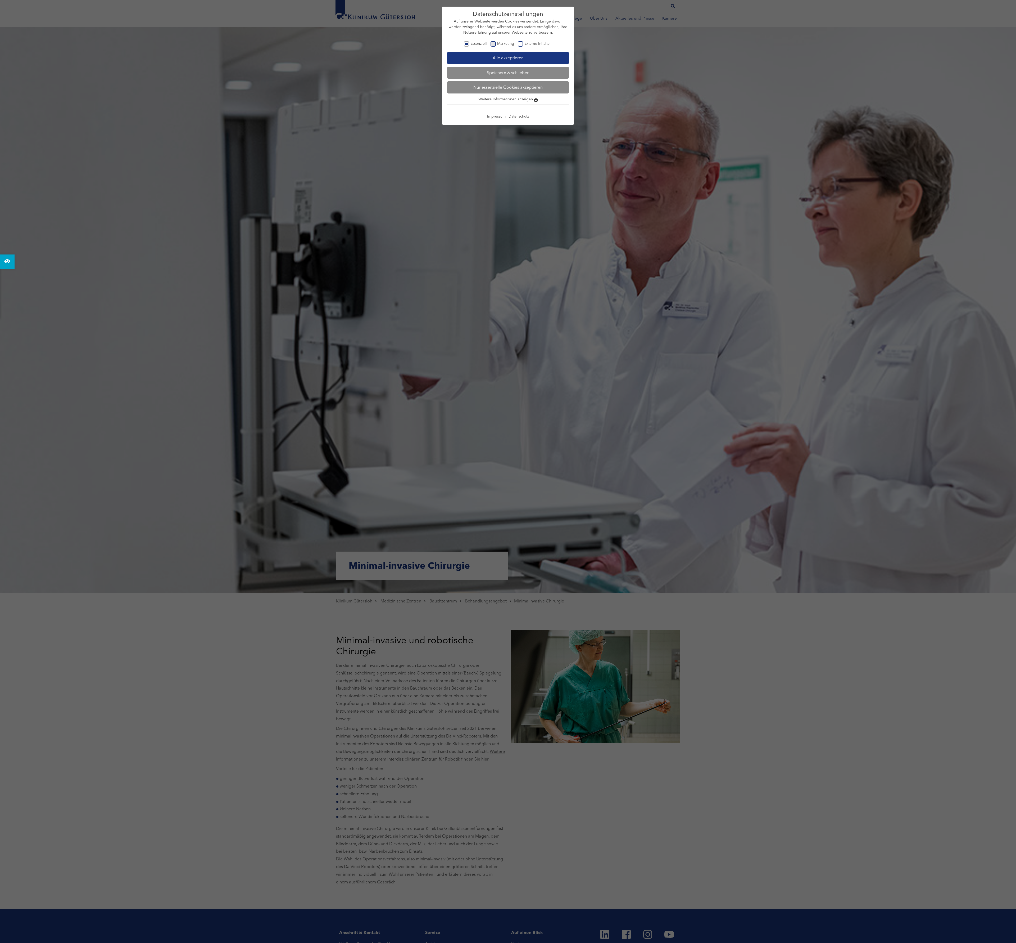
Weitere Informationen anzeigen (506, 99)
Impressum (496, 116)
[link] (7, 261)
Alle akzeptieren (508, 57)
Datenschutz (519, 116)
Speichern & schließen (508, 72)
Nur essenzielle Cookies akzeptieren (508, 87)
